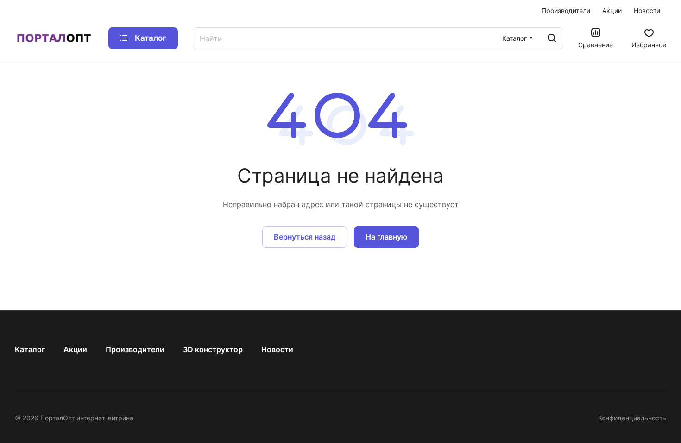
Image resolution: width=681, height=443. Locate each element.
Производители (135, 349)
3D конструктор (213, 349)
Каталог (30, 349)
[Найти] (551, 38)
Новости (277, 349)
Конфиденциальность (632, 418)
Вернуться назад (304, 236)
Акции (75, 349)
